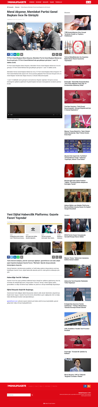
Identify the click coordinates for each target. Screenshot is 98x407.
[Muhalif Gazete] (16, 2)
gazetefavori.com (12, 301)
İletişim (41, 386)
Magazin (45, 2)
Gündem (31, 2)
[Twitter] (11, 54)
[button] (53, 54)
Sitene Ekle (54, 386)
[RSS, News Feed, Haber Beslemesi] (89, 386)
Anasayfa (30, 386)
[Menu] (90, 2)
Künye (36, 386)
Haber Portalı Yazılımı (50, 403)
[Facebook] (8, 54)
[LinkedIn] (14, 54)
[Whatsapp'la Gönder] (18, 54)
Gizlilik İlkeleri (47, 386)
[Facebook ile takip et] (85, 386)
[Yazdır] (21, 54)
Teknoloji (58, 2)
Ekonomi (38, 2)
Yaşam (52, 2)
